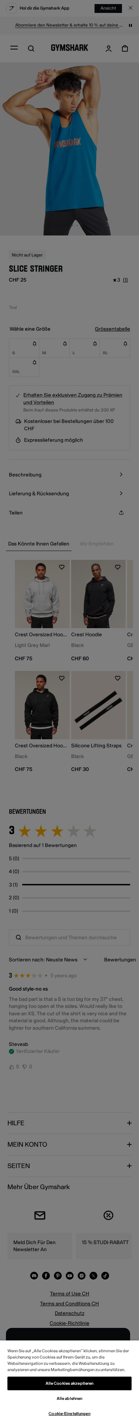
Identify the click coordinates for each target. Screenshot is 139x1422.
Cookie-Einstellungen (69, 1413)
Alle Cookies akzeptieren (70, 1383)
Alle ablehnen (69, 1398)
